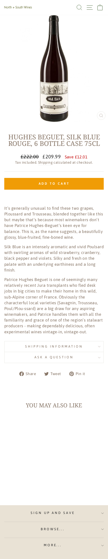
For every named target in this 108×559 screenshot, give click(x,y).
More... (53, 545)
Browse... (53, 529)
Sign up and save (53, 513)
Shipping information (54, 346)
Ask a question (54, 357)
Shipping (45, 162)
